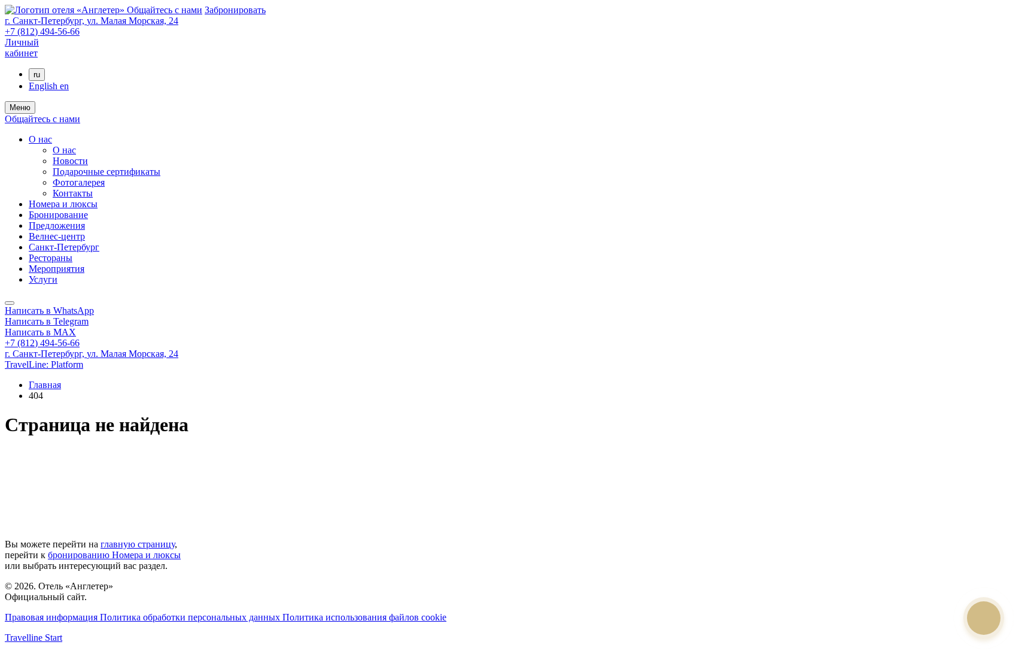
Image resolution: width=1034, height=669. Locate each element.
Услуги (43, 279)
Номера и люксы (63, 204)
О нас (40, 139)
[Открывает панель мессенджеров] (9, 303)
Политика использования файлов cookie (364, 617)
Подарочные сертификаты (106, 172)
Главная (45, 385)
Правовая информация (52, 617)
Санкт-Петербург (64, 247)
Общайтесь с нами (164, 10)
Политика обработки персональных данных (191, 617)
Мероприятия (56, 269)
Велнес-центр (57, 236)
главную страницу (138, 544)
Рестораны (50, 258)
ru (37, 74)
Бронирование (58, 215)
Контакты (73, 193)
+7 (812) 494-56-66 (42, 31)
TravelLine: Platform (44, 364)
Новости (70, 161)
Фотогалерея (79, 182)
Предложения (57, 225)
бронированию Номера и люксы (114, 555)
